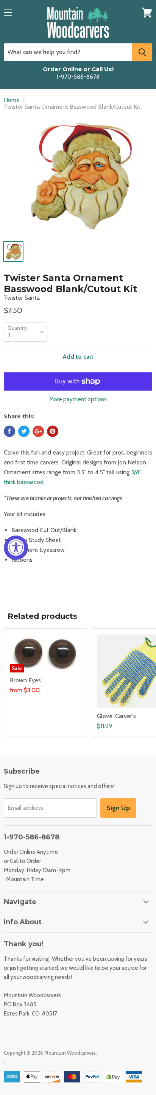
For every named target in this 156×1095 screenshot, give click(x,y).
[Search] (142, 52)
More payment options (78, 399)
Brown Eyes (25, 680)
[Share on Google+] (38, 431)
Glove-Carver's (116, 716)
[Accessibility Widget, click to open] (16, 548)
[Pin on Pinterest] (52, 431)
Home (12, 100)
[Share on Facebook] (9, 431)
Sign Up (118, 808)
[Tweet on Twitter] (24, 431)
